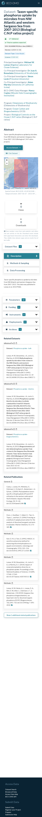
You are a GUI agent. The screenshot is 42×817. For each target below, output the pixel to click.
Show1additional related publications (21, 615)
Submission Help (11, 815)
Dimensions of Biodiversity (24, 103)
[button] (6, 160)
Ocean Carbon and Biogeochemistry (16, 109)
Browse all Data (11, 792)
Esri (23, 188)
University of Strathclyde (25, 73)
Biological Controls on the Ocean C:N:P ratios (19, 115)
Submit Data (9, 807)
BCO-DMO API (10, 797)
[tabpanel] (21, 284)
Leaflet (12, 188)
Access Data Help (11, 794)
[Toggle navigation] (39, 3)
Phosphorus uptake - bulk (22, 348)
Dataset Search (10, 789)
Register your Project (13, 810)
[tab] (21, 256)
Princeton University (19, 79)
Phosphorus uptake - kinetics (23, 389)
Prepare (8, 812)
